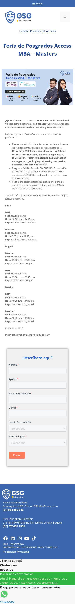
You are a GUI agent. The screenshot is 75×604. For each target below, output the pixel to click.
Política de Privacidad (16, 552)
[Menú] (65, 17)
